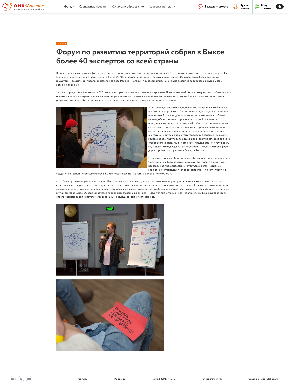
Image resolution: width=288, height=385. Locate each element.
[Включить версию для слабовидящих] (280, 7)
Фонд (68, 7)
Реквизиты (120, 379)
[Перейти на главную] (23, 10)
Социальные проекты (93, 7)
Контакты (82, 379)
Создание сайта (257, 379)
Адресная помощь (161, 7)
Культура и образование (128, 7)
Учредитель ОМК (212, 379)
